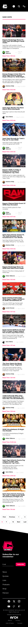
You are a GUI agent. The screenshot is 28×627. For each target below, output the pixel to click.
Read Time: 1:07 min (8, 311)
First (4, 517)
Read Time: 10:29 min (9, 442)
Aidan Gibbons (8, 52)
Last (25, 522)
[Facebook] (9, 601)
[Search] (19, 6)
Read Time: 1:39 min (8, 56)
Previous (12, 517)
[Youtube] (9, 606)
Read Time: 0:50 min (9, 249)
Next (18, 522)
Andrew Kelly (10, 86)
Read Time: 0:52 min (8, 89)
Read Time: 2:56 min (8, 151)
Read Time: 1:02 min (8, 279)
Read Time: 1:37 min (8, 345)
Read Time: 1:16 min (8, 509)
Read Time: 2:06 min (9, 475)
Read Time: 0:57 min (8, 216)
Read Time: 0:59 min (9, 185)
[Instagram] (19, 601)
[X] (14, 601)
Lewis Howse (10, 308)
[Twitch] (19, 606)
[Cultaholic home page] (7, 6)
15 (13, 522)
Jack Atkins (9, 116)
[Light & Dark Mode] (14, 6)
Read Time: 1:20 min (8, 377)
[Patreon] (14, 606)
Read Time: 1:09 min (8, 411)
